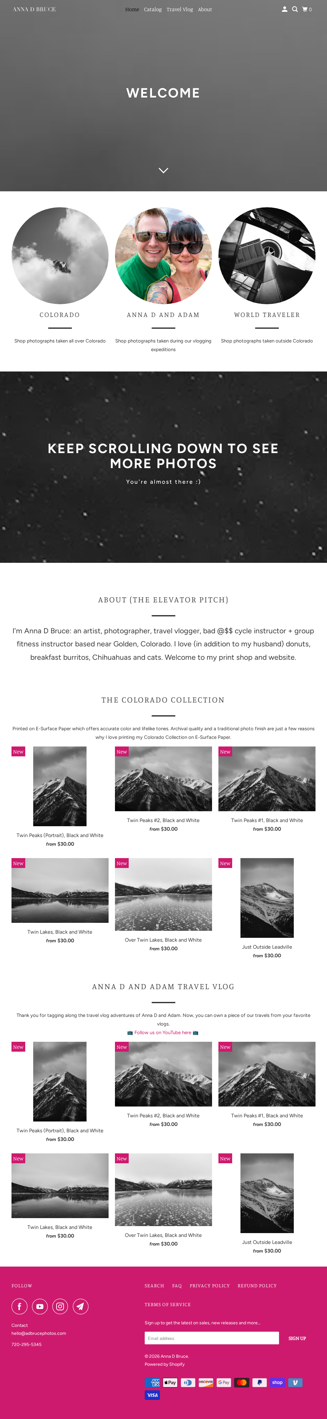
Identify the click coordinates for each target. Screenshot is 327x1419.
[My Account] (285, 9)
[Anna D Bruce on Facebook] (21, 1306)
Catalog (153, 9)
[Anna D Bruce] (34, 9)
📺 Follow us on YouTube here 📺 (163, 1032)
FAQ (177, 1285)
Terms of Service (168, 1304)
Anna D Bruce (174, 1356)
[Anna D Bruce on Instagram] (62, 1306)
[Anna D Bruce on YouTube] (41, 1306)
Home (132, 9)
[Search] (295, 9)
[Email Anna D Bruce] (82, 1306)
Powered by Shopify (165, 1364)
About (205, 9)
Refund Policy (257, 1285)
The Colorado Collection (163, 699)
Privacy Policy (210, 1285)
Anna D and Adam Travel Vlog (163, 986)
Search (154, 1285)
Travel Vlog (180, 9)
